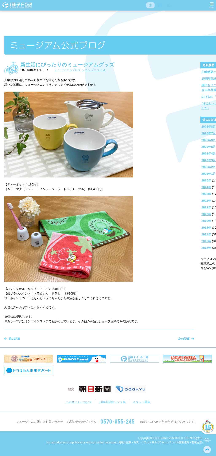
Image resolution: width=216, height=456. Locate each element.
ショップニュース (93, 70)
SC (169, 5)
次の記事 (184, 338)
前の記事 (14, 338)
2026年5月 (208, 146)
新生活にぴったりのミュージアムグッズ (67, 64)
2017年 (206, 234)
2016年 (206, 241)
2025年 (206, 180)
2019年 (206, 221)
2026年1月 (208, 173)
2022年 (206, 200)
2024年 (206, 187)
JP (150, 5)
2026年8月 (208, 126)
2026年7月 (208, 133)
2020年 (206, 214)
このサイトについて (79, 402)
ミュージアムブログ (67, 70)
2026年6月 (208, 140)
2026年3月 (208, 160)
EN (160, 5)
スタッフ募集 (141, 402)
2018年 (206, 227)
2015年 (206, 247)
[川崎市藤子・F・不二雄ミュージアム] (17, 5)
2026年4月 (208, 153)
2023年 (206, 194)
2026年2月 (208, 167)
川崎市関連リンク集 (112, 402)
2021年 (206, 207)
